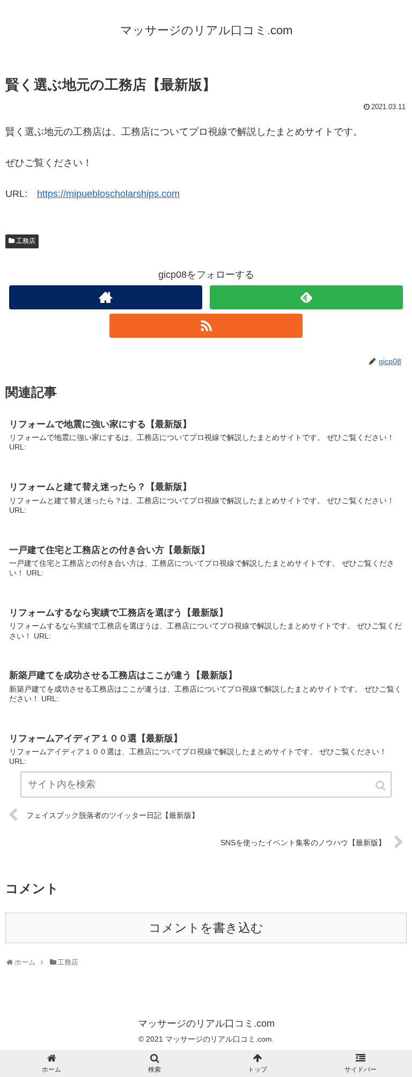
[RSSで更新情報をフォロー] (205, 326)
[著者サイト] (105, 297)
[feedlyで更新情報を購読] (306, 297)
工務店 (25, 241)
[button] (381, 785)
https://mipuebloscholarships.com (108, 193)
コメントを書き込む (206, 928)
